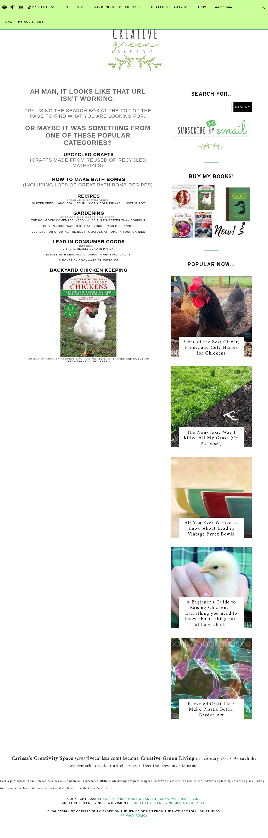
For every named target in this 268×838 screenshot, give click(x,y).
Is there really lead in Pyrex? (88, 248)
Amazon (98, 358)
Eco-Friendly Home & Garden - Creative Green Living (152, 799)
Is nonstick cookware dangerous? (88, 260)
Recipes (72, 7)
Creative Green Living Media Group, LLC (169, 803)
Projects (41, 7)
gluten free (42, 203)
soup (80, 203)
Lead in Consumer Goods (89, 241)
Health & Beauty (167, 7)
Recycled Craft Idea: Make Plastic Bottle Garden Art (211, 709)
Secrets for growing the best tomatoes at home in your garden (88, 231)
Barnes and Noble (128, 358)
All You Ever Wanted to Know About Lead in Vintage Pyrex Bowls (211, 528)
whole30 (65, 203)
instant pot (135, 203)
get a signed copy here (87, 361)
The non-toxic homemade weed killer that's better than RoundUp (88, 220)
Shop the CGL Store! (25, 22)
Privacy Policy (134, 816)
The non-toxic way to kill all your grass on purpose (88, 226)
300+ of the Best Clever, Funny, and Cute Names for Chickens (211, 347)
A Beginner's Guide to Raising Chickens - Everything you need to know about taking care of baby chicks (211, 613)
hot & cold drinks (105, 203)
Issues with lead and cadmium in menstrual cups (88, 254)
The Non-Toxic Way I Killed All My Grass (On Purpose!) (211, 438)
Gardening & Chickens (115, 7)
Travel (204, 7)
